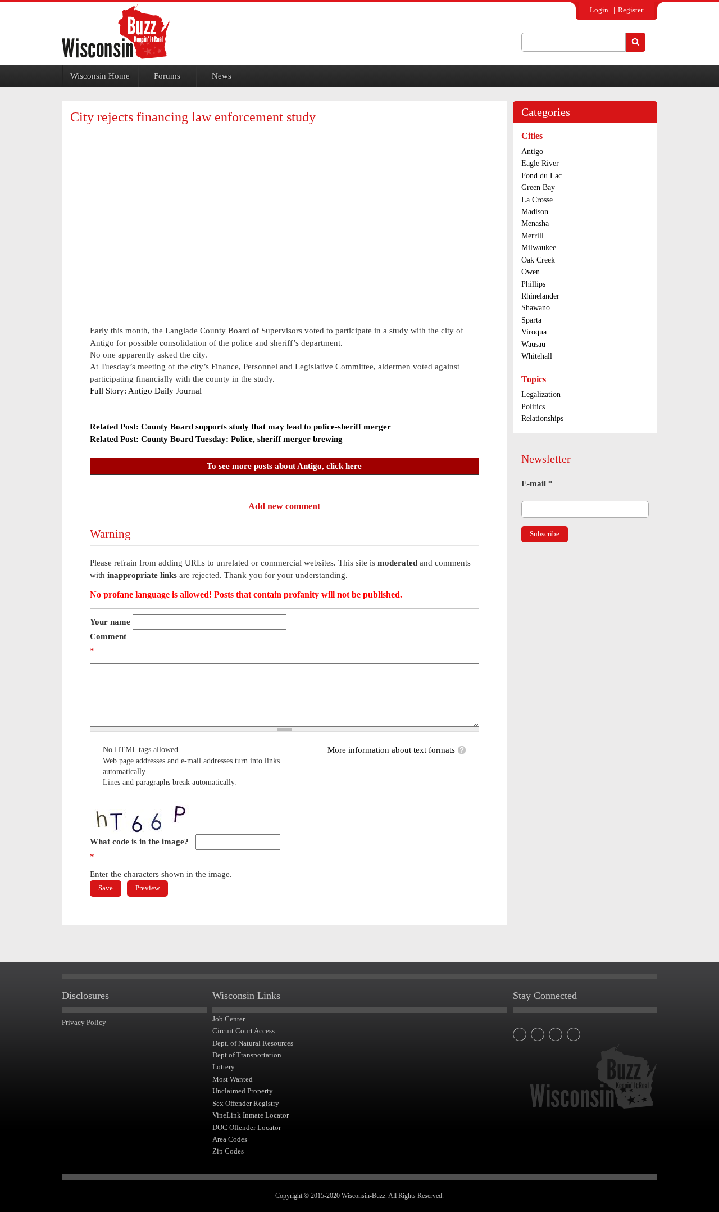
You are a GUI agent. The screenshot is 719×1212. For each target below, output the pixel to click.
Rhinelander (540, 296)
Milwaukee (538, 247)
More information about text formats (391, 749)
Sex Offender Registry (245, 1103)
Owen (530, 272)
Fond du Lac (541, 175)
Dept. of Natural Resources (252, 1043)
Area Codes (229, 1139)
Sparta (531, 320)
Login (599, 10)
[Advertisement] (284, 214)
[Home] (116, 31)
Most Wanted (232, 1079)
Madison (534, 211)
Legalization (541, 394)
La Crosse (537, 200)
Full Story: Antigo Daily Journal (146, 390)
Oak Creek (538, 260)
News (221, 75)
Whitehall (536, 356)
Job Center (228, 1019)
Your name (110, 621)
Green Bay (538, 187)
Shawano (535, 308)
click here (344, 466)
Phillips (533, 284)
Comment (108, 643)
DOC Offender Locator (246, 1127)
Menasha (535, 223)
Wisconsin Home (100, 75)
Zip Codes (228, 1151)
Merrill (532, 236)
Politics (533, 407)
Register (630, 10)
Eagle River (540, 163)
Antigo (532, 151)
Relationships (542, 418)
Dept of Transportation (246, 1055)
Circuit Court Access (243, 1030)
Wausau (533, 344)
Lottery (223, 1066)
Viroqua (534, 332)
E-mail (537, 483)
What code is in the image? (139, 849)
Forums (167, 75)
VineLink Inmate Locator (250, 1115)
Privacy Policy (84, 1022)
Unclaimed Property (242, 1091)
